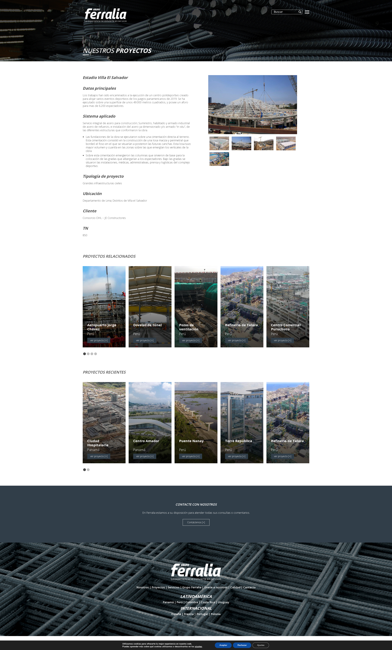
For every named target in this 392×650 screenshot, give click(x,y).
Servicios (173, 587)
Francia (189, 614)
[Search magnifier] (300, 12)
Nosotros (142, 587)
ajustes (198, 646)
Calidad (235, 587)
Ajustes (260, 645)
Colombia (191, 602)
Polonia (216, 614)
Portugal (202, 614)
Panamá (168, 602)
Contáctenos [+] (196, 522)
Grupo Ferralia (191, 587)
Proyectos (158, 587)
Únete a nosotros (216, 587)
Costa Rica (208, 602)
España (176, 614)
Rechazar (242, 645)
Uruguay (223, 602)
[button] (84, 354)
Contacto (249, 587)
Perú (180, 602)
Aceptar (223, 645)
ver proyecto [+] (98, 340)
